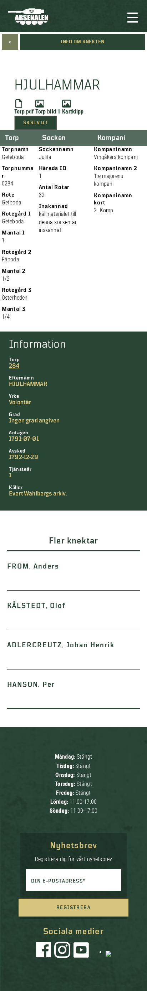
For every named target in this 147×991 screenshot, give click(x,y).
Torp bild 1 (47, 111)
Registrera (73, 907)
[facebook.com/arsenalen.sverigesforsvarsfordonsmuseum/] (45, 951)
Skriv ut (35, 123)
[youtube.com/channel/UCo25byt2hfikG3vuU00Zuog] (81, 951)
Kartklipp (72, 111)
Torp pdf (24, 111)
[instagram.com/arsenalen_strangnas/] (62, 951)
